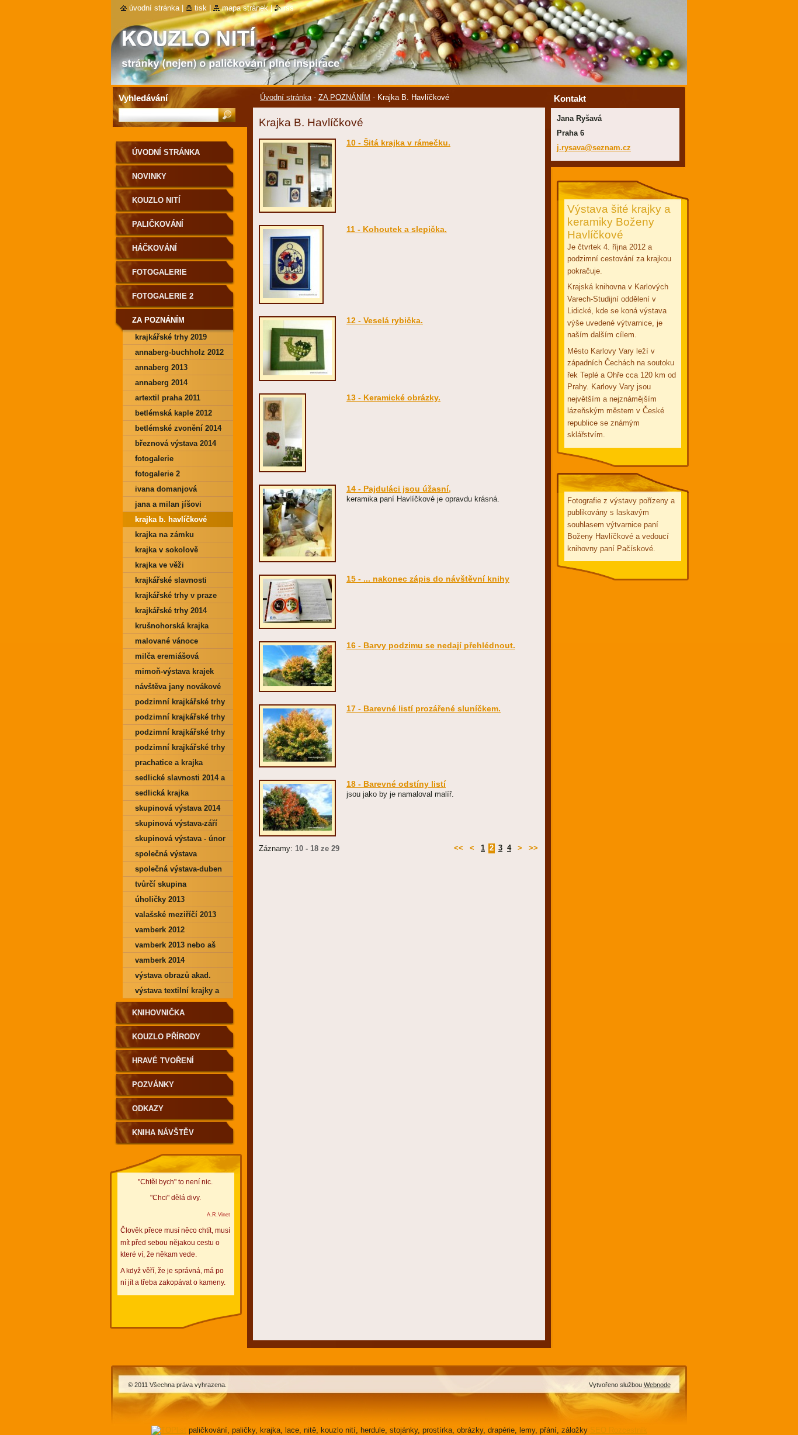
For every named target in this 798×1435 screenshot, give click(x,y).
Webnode (657, 1384)
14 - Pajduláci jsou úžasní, (398, 488)
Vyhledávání (143, 98)
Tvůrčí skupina (160, 884)
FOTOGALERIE (159, 272)
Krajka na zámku (164, 534)
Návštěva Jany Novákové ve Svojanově (178, 688)
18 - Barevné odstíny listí (396, 784)
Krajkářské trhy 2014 (171, 610)
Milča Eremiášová (167, 656)
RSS (288, 8)
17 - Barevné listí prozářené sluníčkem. (423, 708)
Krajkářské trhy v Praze (176, 595)
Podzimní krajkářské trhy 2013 (180, 734)
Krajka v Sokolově (166, 549)
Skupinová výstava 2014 (177, 808)
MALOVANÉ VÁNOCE (166, 641)
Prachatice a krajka (169, 762)
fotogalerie (154, 458)
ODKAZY (148, 1108)
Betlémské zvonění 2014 (178, 428)
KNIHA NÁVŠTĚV (163, 1132)
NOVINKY (149, 176)
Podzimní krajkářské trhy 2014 (180, 749)
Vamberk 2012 (160, 929)
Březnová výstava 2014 (175, 443)
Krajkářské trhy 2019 (171, 337)
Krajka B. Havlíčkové (171, 519)
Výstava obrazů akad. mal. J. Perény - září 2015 (179, 977)
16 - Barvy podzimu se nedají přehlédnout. (430, 645)
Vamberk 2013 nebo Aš (175, 944)
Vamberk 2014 (160, 960)
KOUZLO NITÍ (156, 200)
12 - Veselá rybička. (384, 320)
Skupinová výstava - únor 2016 (180, 840)
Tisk (201, 8)
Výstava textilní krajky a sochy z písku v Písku (177, 992)
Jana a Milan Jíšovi (168, 504)
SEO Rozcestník (618, 1430)
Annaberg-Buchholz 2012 (179, 352)
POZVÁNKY (153, 1084)
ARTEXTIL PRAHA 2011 (167, 397)
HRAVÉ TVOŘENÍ (163, 1060)
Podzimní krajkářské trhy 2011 (180, 703)
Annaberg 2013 (161, 367)
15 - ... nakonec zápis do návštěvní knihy (427, 578)
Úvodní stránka (285, 97)
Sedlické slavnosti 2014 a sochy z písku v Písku (180, 779)
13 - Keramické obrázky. (393, 397)
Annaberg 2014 (161, 382)
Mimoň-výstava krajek (174, 671)
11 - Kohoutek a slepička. (396, 229)
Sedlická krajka (162, 793)
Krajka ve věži (159, 565)
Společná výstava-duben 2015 (178, 871)
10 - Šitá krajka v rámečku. (398, 142)
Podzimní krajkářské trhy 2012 (180, 719)
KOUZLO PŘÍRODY (166, 1036)
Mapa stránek (245, 8)
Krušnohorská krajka (172, 625)
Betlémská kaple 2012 (173, 413)
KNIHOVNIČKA (158, 1012)
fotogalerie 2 (157, 473)
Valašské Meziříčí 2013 (175, 914)
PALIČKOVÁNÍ (157, 224)
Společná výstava (166, 853)
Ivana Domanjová (166, 489)
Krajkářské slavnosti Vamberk (171, 582)
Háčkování (154, 248)
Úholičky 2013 (160, 899)
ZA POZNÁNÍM (344, 97)
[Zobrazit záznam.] (297, 207)
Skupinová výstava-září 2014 (176, 825)
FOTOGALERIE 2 (162, 296)
